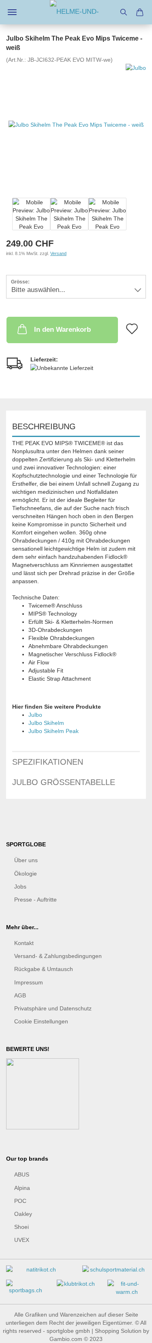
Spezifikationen (47, 761)
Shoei (21, 1227)
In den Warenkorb (62, 329)
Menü (12, 12)
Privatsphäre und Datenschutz (53, 1008)
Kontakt (24, 943)
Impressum (28, 982)
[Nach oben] (130, 1331)
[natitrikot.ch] (38, 1272)
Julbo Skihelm (46, 723)
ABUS (21, 1174)
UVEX (21, 1240)
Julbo (35, 715)
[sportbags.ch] (25, 1290)
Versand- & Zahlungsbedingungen (58, 956)
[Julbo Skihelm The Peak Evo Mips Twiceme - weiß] (76, 124)
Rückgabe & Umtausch (43, 969)
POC (20, 1201)
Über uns (26, 860)
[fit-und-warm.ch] (126, 1291)
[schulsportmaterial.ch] (114, 1272)
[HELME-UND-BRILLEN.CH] (76, 12)
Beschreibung (44, 426)
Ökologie (25, 873)
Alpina (22, 1188)
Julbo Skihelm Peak (53, 731)
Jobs (20, 886)
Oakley (23, 1214)
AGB (20, 995)
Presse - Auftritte (35, 899)
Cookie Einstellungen (41, 1021)
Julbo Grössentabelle (63, 782)
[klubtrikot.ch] (76, 1287)
